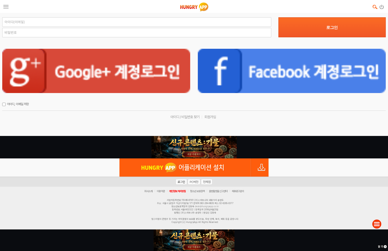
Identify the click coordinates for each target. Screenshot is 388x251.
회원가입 (210, 117)
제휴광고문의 (238, 191)
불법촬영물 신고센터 (218, 191)
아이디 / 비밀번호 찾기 (185, 117)
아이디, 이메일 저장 (18, 104)
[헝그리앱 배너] (194, 147)
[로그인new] (382, 6)
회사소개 (148, 191)
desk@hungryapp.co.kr (207, 206)
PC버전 (194, 182)
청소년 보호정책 (197, 191)
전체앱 (206, 182)
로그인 (332, 27)
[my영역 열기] (6, 6)
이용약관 (161, 191)
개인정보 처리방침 (177, 191)
